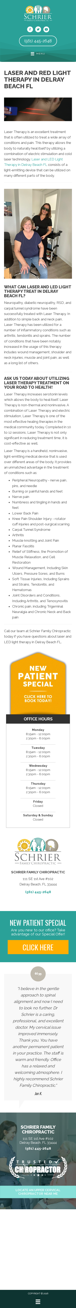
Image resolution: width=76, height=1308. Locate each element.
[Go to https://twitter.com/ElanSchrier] (38, 30)
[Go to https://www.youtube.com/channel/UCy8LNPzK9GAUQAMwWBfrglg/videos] (46, 30)
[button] (38, 947)
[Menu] (38, 1302)
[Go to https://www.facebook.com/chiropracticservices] (30, 30)
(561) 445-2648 (38, 892)
